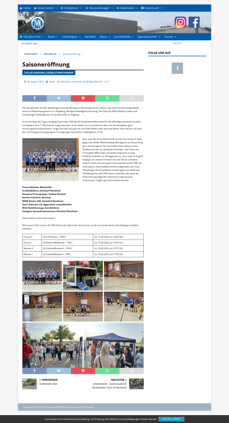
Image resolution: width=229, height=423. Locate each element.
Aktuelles (65, 81)
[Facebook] (177, 68)
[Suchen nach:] (189, 43)
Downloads (127, 8)
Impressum (152, 8)
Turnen (168, 36)
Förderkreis (71, 8)
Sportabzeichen (147, 36)
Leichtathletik (122, 36)
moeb (52, 81)
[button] (23, 22)
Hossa (103, 36)
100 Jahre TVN (32, 36)
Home (26, 8)
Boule (51, 36)
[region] (114, 22)
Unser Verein (45, 8)
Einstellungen (171, 419)
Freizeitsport (69, 36)
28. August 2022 (35, 81)
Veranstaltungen (99, 8)
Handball (90, 36)
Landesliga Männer (92, 81)
